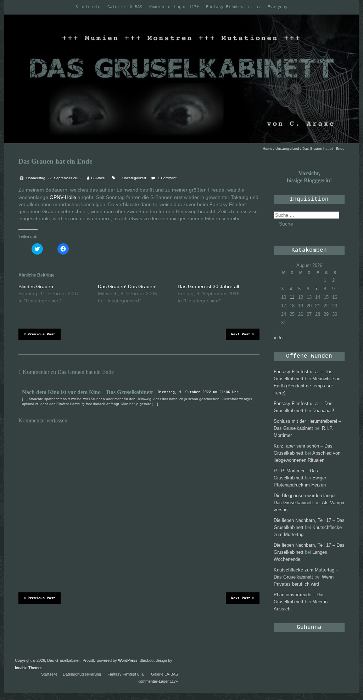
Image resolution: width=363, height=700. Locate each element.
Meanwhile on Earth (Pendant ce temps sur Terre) (307, 385)
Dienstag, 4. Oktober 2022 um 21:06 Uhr (198, 392)
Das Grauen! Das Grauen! (127, 286)
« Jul (279, 337)
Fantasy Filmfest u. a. (233, 7)
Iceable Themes (29, 668)
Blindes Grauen (35, 286)
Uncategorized (287, 148)
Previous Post (41, 334)
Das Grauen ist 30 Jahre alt (208, 286)
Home (267, 148)
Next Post (240, 334)
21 (317, 305)
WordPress (128, 660)
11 (292, 297)
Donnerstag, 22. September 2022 (53, 178)
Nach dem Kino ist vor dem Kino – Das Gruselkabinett (87, 392)
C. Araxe (98, 178)
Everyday (277, 7)
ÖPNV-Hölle (63, 197)
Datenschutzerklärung (82, 674)
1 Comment (167, 178)
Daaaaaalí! (323, 410)
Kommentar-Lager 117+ (174, 7)
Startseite (88, 7)
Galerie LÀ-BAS (124, 7)
